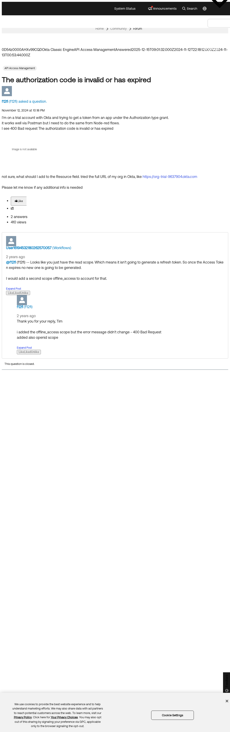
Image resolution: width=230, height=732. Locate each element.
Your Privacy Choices (64, 717)
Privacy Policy (23, 717)
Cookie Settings (172, 715)
